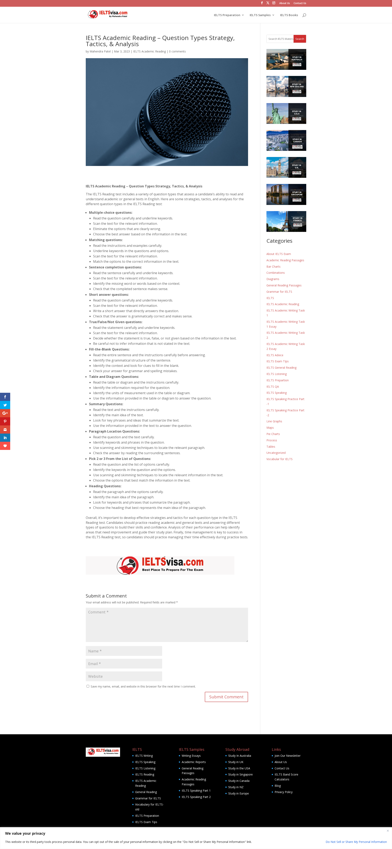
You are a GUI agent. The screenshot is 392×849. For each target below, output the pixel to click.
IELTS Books (289, 15)
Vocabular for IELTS (279, 459)
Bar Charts (273, 266)
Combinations (275, 273)
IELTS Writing (144, 756)
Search (299, 39)
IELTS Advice (274, 355)
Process (271, 440)
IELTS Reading (144, 774)
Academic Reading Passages (285, 260)
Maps (270, 428)
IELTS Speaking (276, 393)
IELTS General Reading (281, 367)
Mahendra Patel (100, 51)
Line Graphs (274, 421)
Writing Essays (191, 756)
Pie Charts (273, 434)
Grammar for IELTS (279, 292)
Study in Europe (238, 793)
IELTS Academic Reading (149, 51)
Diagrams (272, 279)
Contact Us (300, 3)
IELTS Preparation (227, 15)
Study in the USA (239, 768)
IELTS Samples (260, 15)
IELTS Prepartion (277, 380)
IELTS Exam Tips (146, 822)
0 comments (177, 51)
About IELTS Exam (278, 254)
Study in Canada (238, 781)
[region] (196, 838)
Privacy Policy (284, 792)
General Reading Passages (284, 285)
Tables (270, 446)
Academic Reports (194, 762)
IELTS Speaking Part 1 (196, 790)
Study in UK (235, 762)
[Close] (387, 830)
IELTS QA (272, 386)
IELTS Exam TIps (277, 361)
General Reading (146, 792)
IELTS (270, 298)
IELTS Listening (276, 374)
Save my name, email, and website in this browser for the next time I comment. (143, 686)
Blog (278, 786)
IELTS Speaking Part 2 (196, 797)
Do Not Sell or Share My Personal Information (356, 842)
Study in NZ (236, 787)
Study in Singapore (240, 774)
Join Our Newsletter (288, 756)
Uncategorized (276, 453)
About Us (284, 3)
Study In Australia (239, 756)
